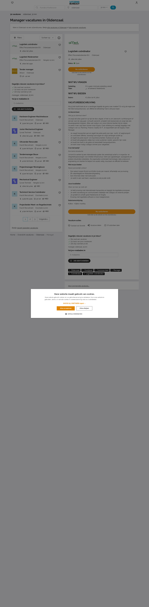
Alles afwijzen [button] (84, 308)
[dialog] (74, 303)
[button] (74, 303)
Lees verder (100, 299)
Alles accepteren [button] (65, 308)
